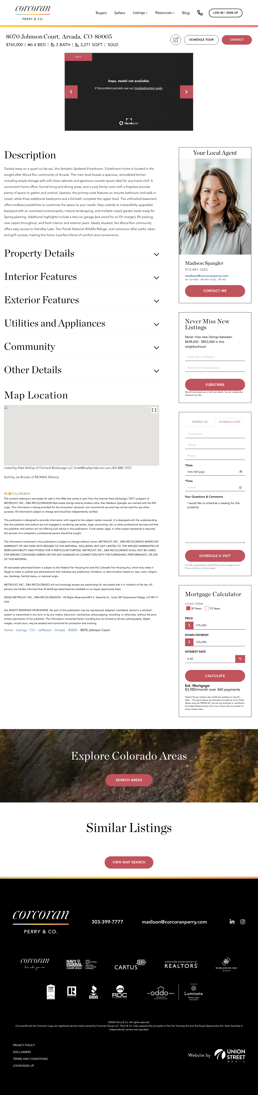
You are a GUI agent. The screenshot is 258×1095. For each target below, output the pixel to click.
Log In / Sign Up (225, 13)
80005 (72, 630)
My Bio (222, 279)
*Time (189, 481)
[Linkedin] (232, 922)
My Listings (192, 279)
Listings (21, 630)
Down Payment (197, 635)
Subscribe (215, 384)
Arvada (60, 630)
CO (32, 630)
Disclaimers (22, 1052)
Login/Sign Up (23, 1066)
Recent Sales (208, 279)
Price (189, 618)
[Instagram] (242, 922)
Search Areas (129, 780)
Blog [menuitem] (186, 13)
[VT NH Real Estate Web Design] (216, 1055)
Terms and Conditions (30, 1059)
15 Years (215, 609)
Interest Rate (195, 652)
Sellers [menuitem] (119, 13)
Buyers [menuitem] (101, 13)
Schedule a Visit (229, 422)
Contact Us (199, 422)
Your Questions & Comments (204, 497)
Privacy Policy (24, 1045)
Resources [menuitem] (163, 13)
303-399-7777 (107, 922)
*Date (189, 465)
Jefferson (45, 630)
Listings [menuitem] (139, 13)
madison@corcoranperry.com (206, 276)
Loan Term (194, 604)
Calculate (215, 676)
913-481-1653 (196, 269)
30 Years (196, 609)
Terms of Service (202, 568)
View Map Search (128, 862)
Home (8, 630)
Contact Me (215, 291)
